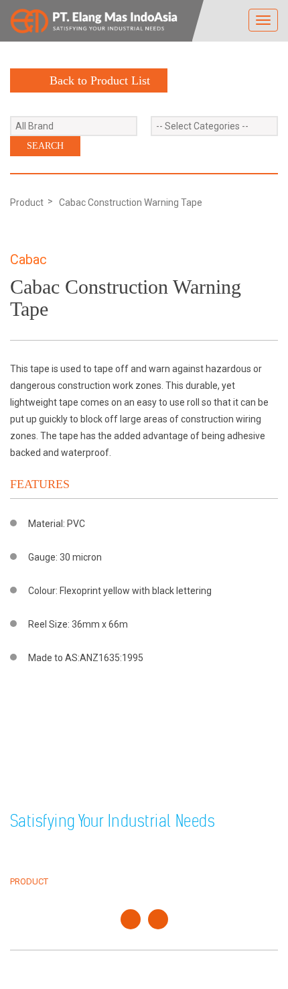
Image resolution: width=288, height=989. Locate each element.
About (24, 866)
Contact (173, 881)
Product (27, 202)
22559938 (144, 769)
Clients (170, 851)
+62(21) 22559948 (85, 785)
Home (22, 851)
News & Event (184, 866)
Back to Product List (100, 80)
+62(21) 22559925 (85, 769)
